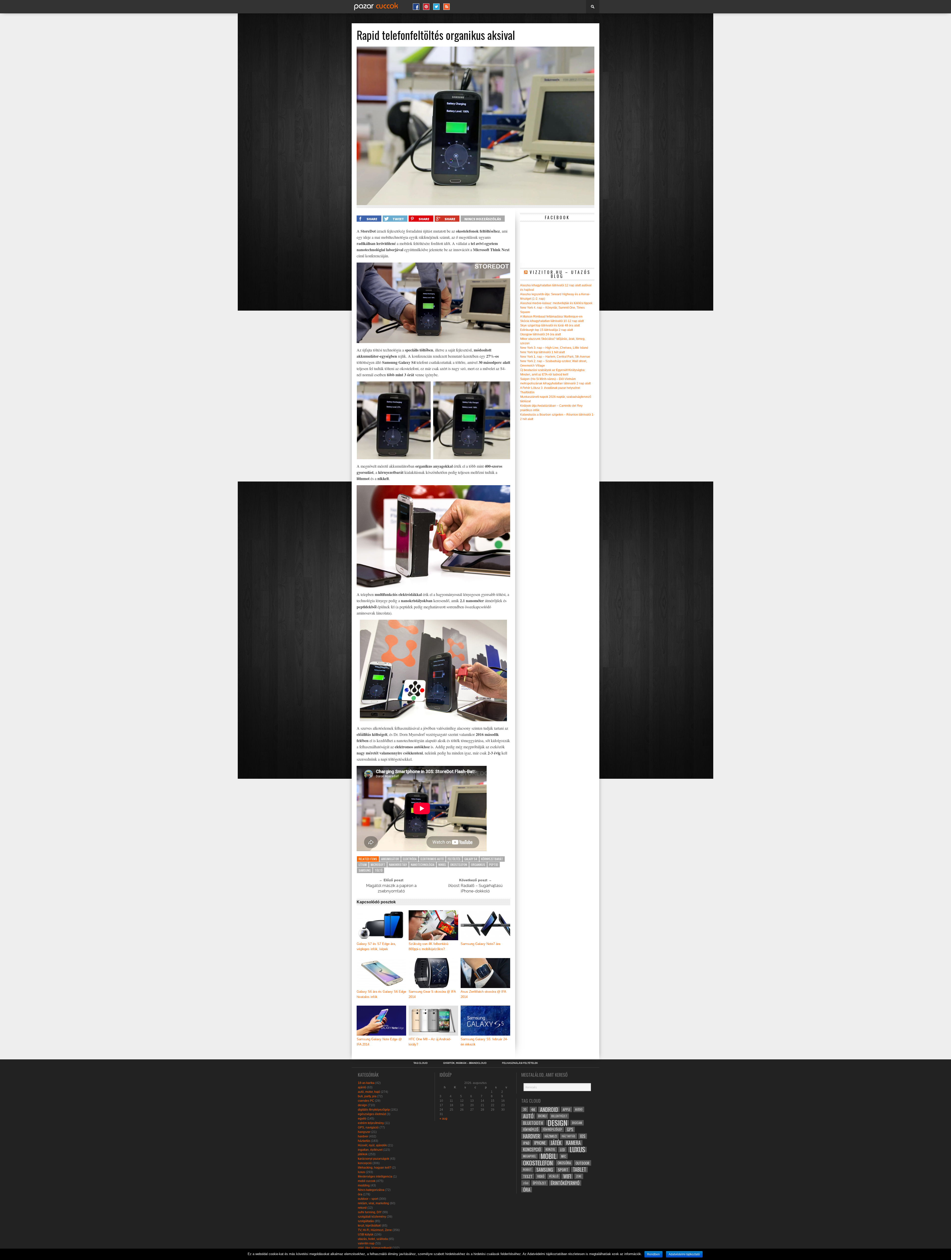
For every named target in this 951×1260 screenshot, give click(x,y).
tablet (579, 1169)
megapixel (529, 1156)
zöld (525, 1183)
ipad (526, 1143)
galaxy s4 (470, 859)
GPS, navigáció (368, 1127)
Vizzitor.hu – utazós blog (560, 274)
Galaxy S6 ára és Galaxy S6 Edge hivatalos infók (381, 994)
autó (528, 1116)
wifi (567, 1176)
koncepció (365, 1163)
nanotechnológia (422, 864)
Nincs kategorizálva (371, 1190)
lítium (363, 864)
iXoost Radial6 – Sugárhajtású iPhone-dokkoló (475, 888)
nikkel (442, 864)
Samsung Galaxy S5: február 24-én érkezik (484, 1041)
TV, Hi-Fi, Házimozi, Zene (375, 1230)
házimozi (551, 1136)
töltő (378, 870)
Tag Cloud (420, 1063)
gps (570, 1129)
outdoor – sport (368, 1199)
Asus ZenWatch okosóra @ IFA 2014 (483, 994)
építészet (539, 1182)
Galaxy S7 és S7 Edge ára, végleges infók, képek (376, 946)
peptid (493, 864)
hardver (363, 1136)
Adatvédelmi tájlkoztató (684, 1254)
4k (533, 1109)
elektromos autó (432, 859)
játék (556, 1143)
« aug (443, 1118)
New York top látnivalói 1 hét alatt (542, 352)
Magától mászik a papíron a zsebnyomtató (391, 888)
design (362, 1105)
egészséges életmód (372, 1114)
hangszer (364, 1132)
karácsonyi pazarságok (373, 1158)
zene (578, 1176)
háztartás (364, 1141)
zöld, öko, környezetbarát (375, 1248)
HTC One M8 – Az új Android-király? (430, 1041)
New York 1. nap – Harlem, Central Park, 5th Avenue (555, 356)
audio (578, 1109)
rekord (362, 1207)
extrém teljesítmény (371, 1123)
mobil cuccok (366, 1181)
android (549, 1109)
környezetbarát (492, 859)
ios (582, 1136)
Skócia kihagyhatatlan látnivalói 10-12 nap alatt (552, 321)
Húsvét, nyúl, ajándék (372, 1145)
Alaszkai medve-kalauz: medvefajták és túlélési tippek (556, 303)
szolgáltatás (366, 1221)
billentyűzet (559, 1116)
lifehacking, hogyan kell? (374, 1167)
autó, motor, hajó (369, 1092)
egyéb (362, 1118)
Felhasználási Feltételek (520, 1063)
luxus (361, 1172)
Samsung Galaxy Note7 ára (480, 944)
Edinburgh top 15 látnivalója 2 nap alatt (546, 330)
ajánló (362, 1087)
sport (563, 1169)
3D (525, 1109)
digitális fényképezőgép (374, 1109)
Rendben (653, 1254)
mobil (548, 1156)
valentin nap (366, 1243)
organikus (478, 864)
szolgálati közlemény (372, 1216)
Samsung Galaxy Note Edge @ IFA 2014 (379, 1041)
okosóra (564, 1162)
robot (527, 1169)
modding (364, 1185)
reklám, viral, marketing (373, 1203)
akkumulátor (390, 859)
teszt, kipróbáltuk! (369, 1225)
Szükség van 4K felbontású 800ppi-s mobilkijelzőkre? (428, 946)
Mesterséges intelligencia (375, 1176)
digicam (577, 1123)
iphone (540, 1143)
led (562, 1149)
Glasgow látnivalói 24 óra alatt (540, 334)
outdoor (582, 1163)
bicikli (542, 1116)
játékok (363, 1154)
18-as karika (366, 1083)
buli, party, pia (367, 1096)
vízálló (553, 1176)
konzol (550, 1149)
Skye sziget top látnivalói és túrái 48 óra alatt (550, 325)
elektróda (410, 859)
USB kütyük (365, 1234)
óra (360, 1194)
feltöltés (454, 859)
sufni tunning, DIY (370, 1212)
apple (566, 1109)
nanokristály (398, 864)
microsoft (378, 864)
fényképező (530, 1129)
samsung (365, 870)
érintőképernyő (565, 1183)
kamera (573, 1143)
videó (540, 1176)
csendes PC (366, 1100)
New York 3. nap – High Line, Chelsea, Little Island (554, 347)
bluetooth (533, 1123)
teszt (527, 1176)
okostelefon (458, 864)
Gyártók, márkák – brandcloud (464, 1063)
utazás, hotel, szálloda (373, 1239)
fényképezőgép (552, 1129)
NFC (563, 1156)
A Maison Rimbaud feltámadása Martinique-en (551, 316)
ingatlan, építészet (370, 1150)
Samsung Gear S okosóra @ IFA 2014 (432, 994)
